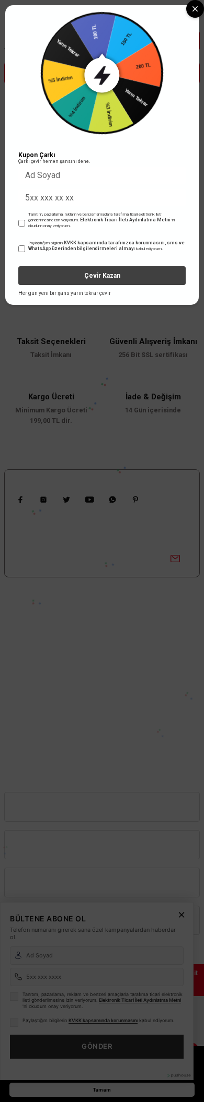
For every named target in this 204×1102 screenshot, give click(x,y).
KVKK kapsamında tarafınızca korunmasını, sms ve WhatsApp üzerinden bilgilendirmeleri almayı (106, 246)
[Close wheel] (195, 9)
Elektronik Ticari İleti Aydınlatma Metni (125, 219)
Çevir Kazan (102, 275)
